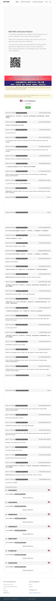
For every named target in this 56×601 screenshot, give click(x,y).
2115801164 (12, 551)
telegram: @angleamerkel (34, 592)
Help (46, 1)
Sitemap (31, 586)
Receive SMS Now (28, 497)
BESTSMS (6, 1)
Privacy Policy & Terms (8, 584)
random (28, 107)
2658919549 (12, 514)
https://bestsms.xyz (21, 598)
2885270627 (12, 539)
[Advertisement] (28, 19)
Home (17, 1)
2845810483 (12, 563)
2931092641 (12, 490)
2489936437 (12, 527)
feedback (5, 590)
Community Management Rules (10, 586)
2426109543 (12, 502)
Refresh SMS (28, 103)
